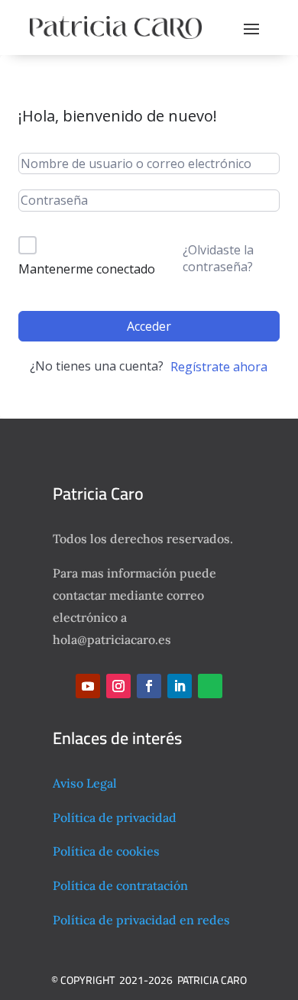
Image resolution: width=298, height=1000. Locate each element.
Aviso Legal (85, 783)
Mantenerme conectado (86, 269)
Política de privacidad (115, 817)
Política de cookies (106, 851)
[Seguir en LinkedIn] (179, 686)
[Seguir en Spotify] (210, 686)
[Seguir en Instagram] (118, 686)
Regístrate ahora (218, 366)
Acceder (149, 326)
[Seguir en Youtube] (88, 686)
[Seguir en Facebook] (149, 686)
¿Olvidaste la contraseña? (218, 258)
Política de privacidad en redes (141, 919)
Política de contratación (120, 885)
